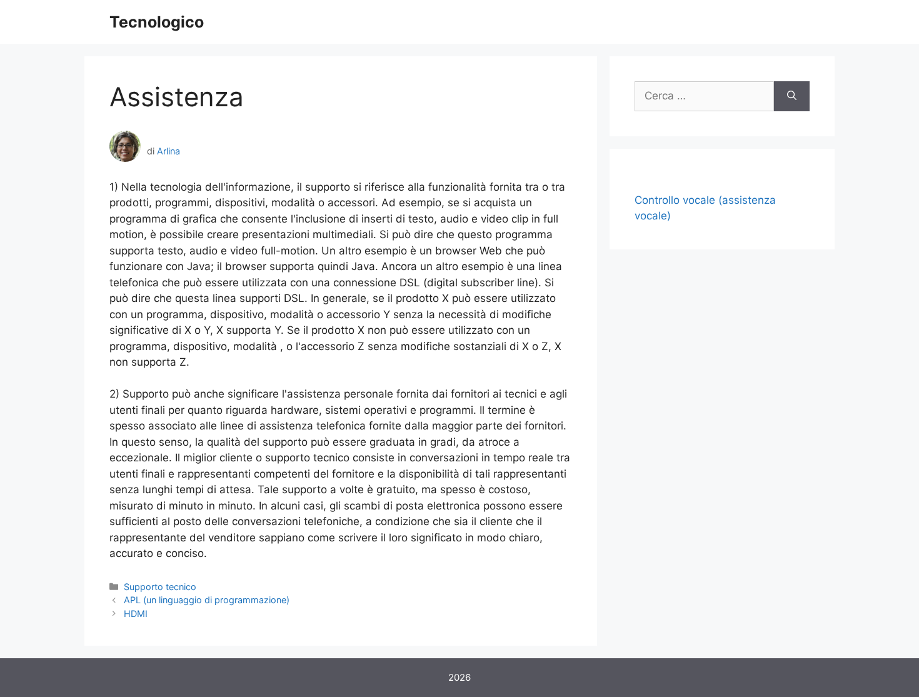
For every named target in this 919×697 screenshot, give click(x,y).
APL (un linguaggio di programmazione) (206, 599)
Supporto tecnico (160, 586)
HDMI (136, 613)
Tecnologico (156, 22)
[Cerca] (792, 96)
